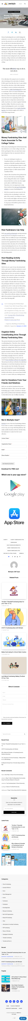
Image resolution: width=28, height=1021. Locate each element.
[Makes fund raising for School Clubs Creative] (14, 641)
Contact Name (5, 438)
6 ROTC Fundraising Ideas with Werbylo (12, 628)
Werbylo (3, 423)
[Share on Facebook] (8, 32)
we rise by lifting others (10, 553)
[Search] (24, 3)
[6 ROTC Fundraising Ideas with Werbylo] (14, 616)
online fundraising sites (16, 89)
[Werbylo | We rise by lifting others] (9, 3)
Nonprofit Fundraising (14, 11)
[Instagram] (14, 1001)
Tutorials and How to (7, 941)
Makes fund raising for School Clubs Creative (13, 652)
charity (5, 539)
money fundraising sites (13, 547)
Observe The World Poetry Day (12, 786)
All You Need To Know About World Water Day (19, 977)
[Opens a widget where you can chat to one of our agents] (23, 1018)
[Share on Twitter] (12, 32)
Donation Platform (7, 887)
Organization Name (7, 444)
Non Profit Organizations (8, 914)
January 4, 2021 (21, 326)
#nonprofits (11, 315)
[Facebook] (6, 1001)
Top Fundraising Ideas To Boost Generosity (15, 783)
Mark (2, 774)
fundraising (14, 542)
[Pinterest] (20, 557)
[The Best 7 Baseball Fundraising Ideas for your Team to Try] (14, 590)
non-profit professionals (10, 233)
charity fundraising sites (17, 539)
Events (4, 897)
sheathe (3, 783)
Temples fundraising (7, 937)
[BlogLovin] (17, 1001)
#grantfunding (9, 317)
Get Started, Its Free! (8, 463)
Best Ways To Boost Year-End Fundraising (14, 774)
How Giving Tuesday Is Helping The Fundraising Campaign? (18, 986)
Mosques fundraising (7, 911)
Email (3, 449)
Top (14, 1018)
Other (4, 921)
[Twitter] (10, 1001)
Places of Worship (6, 931)
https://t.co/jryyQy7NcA (12, 319)
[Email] (19, 32)
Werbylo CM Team (9, 23)
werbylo (22, 553)
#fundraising (20, 315)
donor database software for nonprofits (16, 360)
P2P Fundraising (6, 927)
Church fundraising (7, 884)
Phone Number (6, 455)
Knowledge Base (6, 907)
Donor (4, 890)
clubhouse (3, 790)
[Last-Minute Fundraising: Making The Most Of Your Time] (14, 665)
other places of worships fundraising (10, 924)
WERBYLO (19, 1012)
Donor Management (7, 894)
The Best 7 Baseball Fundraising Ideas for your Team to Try (18, 827)
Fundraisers (5, 900)
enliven (2, 778)
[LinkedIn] (16, 32)
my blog (3, 786)
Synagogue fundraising (8, 934)
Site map (14, 1014)
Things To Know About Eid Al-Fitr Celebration (16, 790)
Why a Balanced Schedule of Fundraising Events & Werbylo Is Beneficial (18, 845)
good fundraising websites (14, 545)
